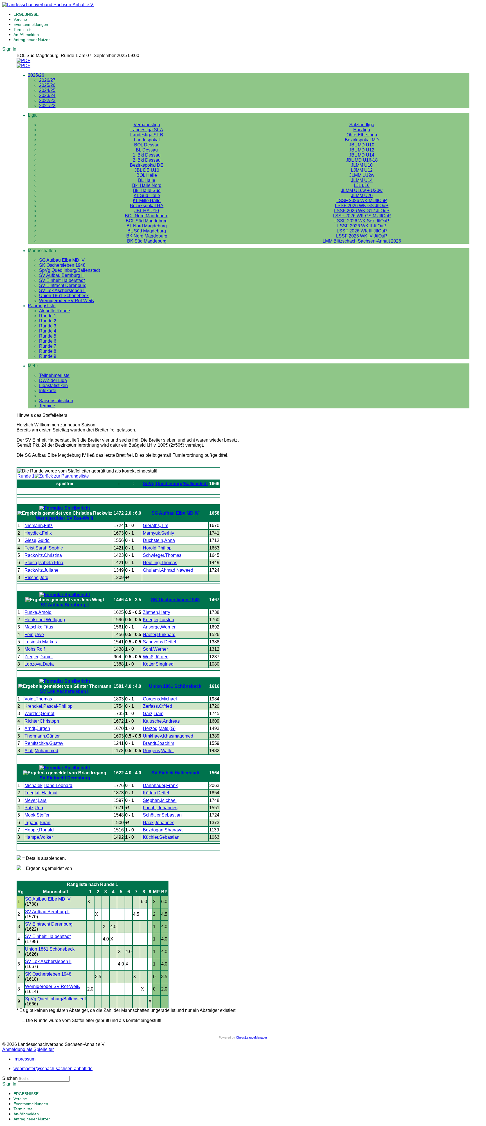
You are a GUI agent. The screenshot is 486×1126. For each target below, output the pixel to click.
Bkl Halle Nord (146, 185)
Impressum (24, 1059)
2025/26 (36, 75)
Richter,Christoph (41, 721)
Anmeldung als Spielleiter (28, 1049)
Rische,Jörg (36, 577)
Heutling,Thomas (160, 562)
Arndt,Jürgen (37, 728)
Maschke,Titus (38, 627)
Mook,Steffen (37, 815)
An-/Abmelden (26, 34)
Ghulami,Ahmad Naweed (168, 570)
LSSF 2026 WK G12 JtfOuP (362, 210)
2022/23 (47, 100)
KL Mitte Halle (147, 200)
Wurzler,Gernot (39, 713)
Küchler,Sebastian (161, 837)
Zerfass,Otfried (157, 706)
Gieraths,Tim (155, 525)
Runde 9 (47, 356)
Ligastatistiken (53, 385)
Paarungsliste (41, 305)
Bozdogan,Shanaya (163, 829)
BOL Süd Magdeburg (147, 220)
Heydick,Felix (38, 533)
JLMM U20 (362, 195)
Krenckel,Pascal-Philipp (48, 706)
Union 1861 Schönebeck (64, 295)
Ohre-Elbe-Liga (361, 134)
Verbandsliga (147, 124)
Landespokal (147, 139)
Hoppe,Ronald (39, 829)
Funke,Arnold (37, 612)
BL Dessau (147, 150)
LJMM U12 (362, 170)
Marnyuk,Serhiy (158, 533)
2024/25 (47, 90)
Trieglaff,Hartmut (40, 792)
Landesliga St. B (146, 134)
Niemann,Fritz (38, 525)
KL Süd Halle (147, 195)
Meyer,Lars (35, 800)
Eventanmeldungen (31, 24)
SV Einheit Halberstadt (62, 280)
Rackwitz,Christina (43, 555)
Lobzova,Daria (39, 664)
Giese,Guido (37, 540)
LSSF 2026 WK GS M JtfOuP (362, 215)
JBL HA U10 (146, 210)
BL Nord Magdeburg (147, 225)
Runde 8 (47, 351)
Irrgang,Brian (37, 822)
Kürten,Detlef (156, 792)
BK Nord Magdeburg (146, 236)
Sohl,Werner (155, 649)
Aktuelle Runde (54, 310)
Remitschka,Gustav (43, 743)
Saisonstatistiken (56, 400)
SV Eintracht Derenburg (63, 285)
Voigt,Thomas (38, 699)
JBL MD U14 (361, 155)
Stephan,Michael (160, 800)
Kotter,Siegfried (158, 664)
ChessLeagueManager (251, 1037)
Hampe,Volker (38, 837)
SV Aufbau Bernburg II (61, 275)
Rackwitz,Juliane (41, 570)
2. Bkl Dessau (147, 160)
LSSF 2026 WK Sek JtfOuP (361, 220)
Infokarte (47, 390)
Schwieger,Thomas (162, 555)
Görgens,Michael (160, 699)
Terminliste (23, 29)
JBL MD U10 (361, 145)
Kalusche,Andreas (161, 721)
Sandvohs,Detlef (159, 641)
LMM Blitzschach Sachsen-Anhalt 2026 (362, 241)
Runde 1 (47, 315)
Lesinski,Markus (40, 641)
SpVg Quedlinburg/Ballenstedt (69, 270)
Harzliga (361, 129)
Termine (47, 405)
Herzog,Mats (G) (159, 728)
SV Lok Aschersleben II (62, 290)
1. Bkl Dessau (147, 155)
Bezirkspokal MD (362, 139)
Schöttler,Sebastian (162, 815)
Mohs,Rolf (34, 649)
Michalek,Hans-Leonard (48, 785)
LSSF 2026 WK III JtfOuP (362, 231)
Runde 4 (47, 331)
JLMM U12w (361, 175)
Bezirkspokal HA (146, 205)
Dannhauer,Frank (160, 785)
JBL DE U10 (146, 170)
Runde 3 (47, 326)
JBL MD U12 (361, 150)
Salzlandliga (361, 124)
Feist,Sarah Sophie (43, 548)
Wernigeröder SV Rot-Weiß (66, 300)
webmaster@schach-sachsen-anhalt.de (53, 1068)
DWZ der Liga (53, 380)
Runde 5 (47, 336)
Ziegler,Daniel (38, 656)
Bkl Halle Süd (147, 190)
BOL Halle (146, 175)
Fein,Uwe (34, 634)
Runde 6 (47, 341)
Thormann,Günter (42, 736)
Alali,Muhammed (41, 750)
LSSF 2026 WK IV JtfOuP (361, 236)
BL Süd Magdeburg (146, 231)
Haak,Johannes (158, 822)
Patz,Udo (33, 807)
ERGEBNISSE (26, 14)
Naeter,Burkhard (159, 634)
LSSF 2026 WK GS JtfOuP (361, 205)
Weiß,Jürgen (155, 656)
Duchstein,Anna (159, 540)
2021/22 (47, 105)
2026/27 (47, 80)
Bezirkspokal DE (146, 165)
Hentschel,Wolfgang (44, 619)
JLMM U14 (362, 180)
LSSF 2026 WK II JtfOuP (361, 225)
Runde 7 (47, 346)
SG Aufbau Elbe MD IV (62, 260)
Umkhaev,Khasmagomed (168, 736)
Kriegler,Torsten (158, 619)
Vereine (20, 19)
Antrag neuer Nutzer (32, 39)
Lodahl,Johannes (160, 807)
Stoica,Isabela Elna (43, 562)
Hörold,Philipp (157, 548)
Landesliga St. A (146, 129)
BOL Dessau (146, 145)
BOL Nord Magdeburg (146, 215)
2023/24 (47, 95)
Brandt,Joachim (158, 743)
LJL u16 (362, 185)
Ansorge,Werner (159, 627)
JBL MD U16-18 (362, 160)
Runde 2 (47, 320)
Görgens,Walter (158, 750)
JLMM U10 (362, 165)
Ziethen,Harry (156, 612)
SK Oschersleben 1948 (62, 265)
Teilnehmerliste (54, 375)
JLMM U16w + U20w (361, 190)
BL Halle (146, 180)
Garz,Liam (153, 713)
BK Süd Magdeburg (146, 241)
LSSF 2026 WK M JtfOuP (361, 200)
